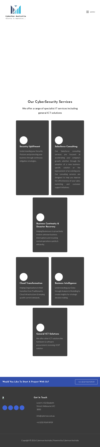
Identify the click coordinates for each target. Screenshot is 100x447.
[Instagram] (16, 407)
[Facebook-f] (4, 407)
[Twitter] (10, 407)
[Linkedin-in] (22, 407)
